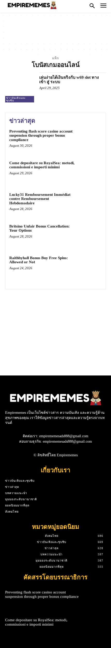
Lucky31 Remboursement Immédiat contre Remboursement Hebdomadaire (39, 198)
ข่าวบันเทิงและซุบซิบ (16, 99)
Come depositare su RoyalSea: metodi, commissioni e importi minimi (42, 165)
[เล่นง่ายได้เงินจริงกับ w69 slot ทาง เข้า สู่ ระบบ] (20, 87)
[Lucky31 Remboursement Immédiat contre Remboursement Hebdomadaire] (90, 203)
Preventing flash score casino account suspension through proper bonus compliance (41, 135)
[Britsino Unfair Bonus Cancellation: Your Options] (90, 235)
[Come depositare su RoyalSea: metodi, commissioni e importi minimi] (90, 172)
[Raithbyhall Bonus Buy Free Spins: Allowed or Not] (90, 267)
